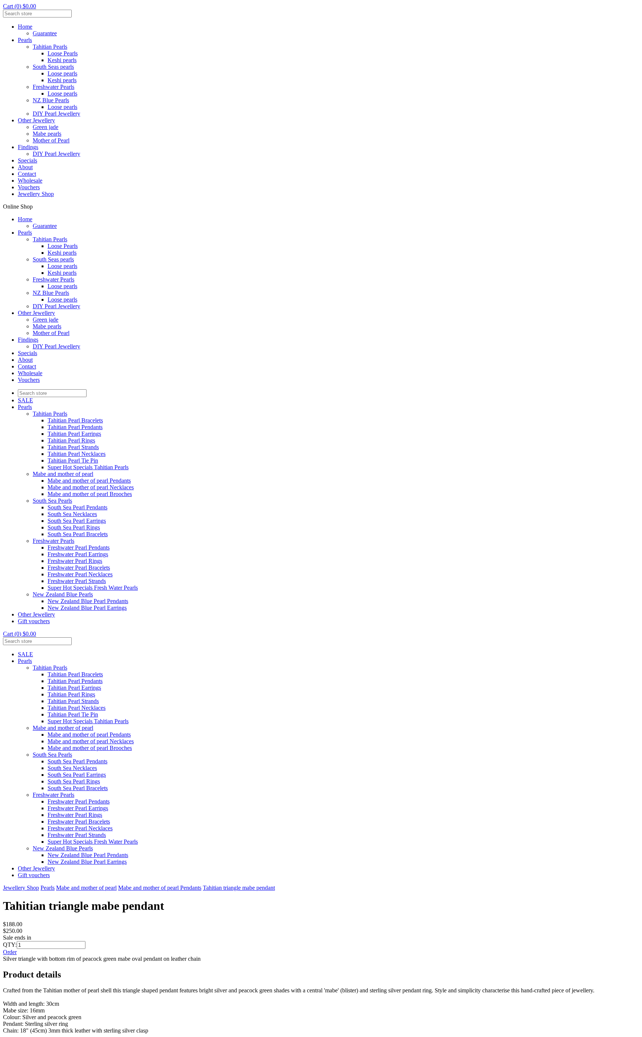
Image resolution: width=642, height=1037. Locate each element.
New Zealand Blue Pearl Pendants (88, 601)
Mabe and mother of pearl (63, 474)
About (25, 167)
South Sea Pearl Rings (74, 527)
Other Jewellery (36, 120)
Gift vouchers (34, 621)
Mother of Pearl (51, 140)
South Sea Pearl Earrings (77, 521)
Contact (27, 174)
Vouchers (29, 187)
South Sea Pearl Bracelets (78, 534)
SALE (25, 400)
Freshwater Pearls (53, 87)
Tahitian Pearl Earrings (74, 434)
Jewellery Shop (36, 194)
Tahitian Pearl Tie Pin (73, 460)
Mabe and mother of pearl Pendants (89, 480)
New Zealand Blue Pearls (63, 594)
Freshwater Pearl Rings (75, 561)
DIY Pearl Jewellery (56, 113)
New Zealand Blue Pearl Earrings (87, 608)
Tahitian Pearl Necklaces (77, 454)
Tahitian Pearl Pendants (75, 427)
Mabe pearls (47, 134)
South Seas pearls (53, 67)
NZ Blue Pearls (51, 100)
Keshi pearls (62, 60)
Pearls (25, 40)
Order (10, 952)
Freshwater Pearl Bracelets (79, 567)
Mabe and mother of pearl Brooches (90, 494)
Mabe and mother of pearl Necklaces (91, 487)
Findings (28, 147)
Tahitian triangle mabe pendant (239, 888)
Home (25, 26)
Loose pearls (62, 73)
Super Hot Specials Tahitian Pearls (88, 467)
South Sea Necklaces (72, 514)
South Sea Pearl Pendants (77, 507)
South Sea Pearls (52, 500)
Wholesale (30, 180)
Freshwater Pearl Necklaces (80, 574)
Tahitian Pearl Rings (71, 440)
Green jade (45, 127)
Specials (27, 160)
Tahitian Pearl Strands (73, 447)
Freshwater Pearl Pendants (79, 547)
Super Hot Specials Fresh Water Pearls (93, 587)
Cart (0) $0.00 (19, 6)
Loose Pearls (63, 53)
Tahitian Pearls (50, 47)
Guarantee (45, 33)
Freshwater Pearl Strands (77, 581)
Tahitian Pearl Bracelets (75, 420)
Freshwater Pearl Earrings (78, 554)
